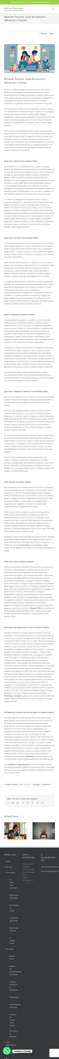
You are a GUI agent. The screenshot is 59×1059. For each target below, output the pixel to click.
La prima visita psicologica (12, 884)
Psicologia (36, 784)
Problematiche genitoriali (12, 1005)
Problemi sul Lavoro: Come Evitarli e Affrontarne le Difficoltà (12, 1025)
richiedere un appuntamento (18, 764)
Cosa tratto (10, 949)
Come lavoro (24, 545)
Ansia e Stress (12, 957)
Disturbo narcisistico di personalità (12, 986)
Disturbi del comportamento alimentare (12, 970)
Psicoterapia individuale (13, 696)
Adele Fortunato (11, 784)
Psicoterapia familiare (12, 929)
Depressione (12, 997)
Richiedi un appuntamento (11, 1051)
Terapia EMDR (36, 608)
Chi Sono (9, 867)
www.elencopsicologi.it (49, 871)
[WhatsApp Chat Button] (7, 1051)
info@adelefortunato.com (40, 2)
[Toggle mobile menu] (53, 8)
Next (51, 33)
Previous (44, 33)
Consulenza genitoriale (12, 919)
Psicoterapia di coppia (12, 908)
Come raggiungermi (11, 1043)
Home (8, 861)
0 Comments (45, 784)
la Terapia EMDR (12, 941)
